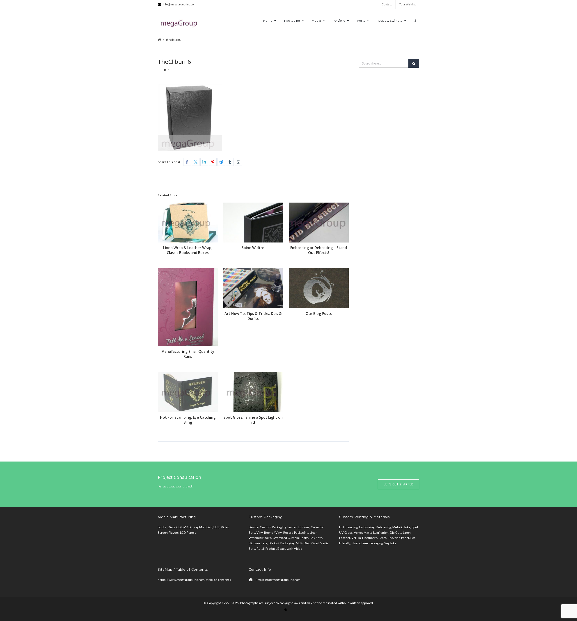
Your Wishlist (407, 4)
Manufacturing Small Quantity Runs (187, 354)
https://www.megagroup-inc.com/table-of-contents (194, 580)
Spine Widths (253, 247)
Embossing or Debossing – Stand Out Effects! (318, 250)
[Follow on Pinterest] (288, 612)
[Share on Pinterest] (212, 162)
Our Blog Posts (319, 313)
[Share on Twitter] (195, 162)
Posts (361, 20)
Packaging (292, 20)
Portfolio (339, 20)
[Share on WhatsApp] (238, 162)
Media (316, 20)
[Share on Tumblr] (230, 162)
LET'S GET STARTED (398, 484)
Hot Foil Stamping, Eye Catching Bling (187, 420)
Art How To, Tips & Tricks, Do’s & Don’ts (253, 316)
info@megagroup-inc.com (282, 580)
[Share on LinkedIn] (204, 162)
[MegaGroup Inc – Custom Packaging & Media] (180, 23)
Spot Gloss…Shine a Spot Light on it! (253, 420)
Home (267, 20)
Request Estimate (390, 20)
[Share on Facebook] (187, 162)
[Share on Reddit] (221, 162)
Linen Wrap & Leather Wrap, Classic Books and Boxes (187, 250)
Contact (387, 4)
